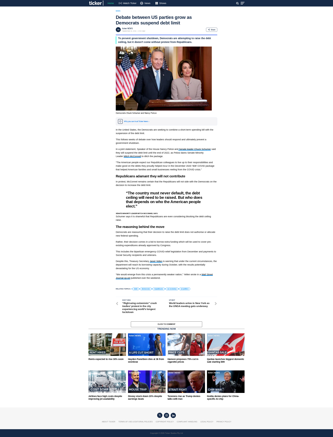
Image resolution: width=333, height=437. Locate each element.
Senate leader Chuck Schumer (194, 149)
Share (213, 30)
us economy (172, 289)
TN (118, 30)
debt (135, 289)
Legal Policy (206, 422)
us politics (184, 289)
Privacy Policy (223, 422)
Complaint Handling (187, 422)
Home (111, 3)
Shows (162, 3)
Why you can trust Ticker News (136, 121)
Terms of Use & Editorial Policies (135, 422)
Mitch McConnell (132, 156)
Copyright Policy (165, 422)
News (147, 3)
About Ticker (108, 422)
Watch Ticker (129, 3)
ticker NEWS (127, 28)
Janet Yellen (156, 261)
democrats (146, 289)
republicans (158, 289)
